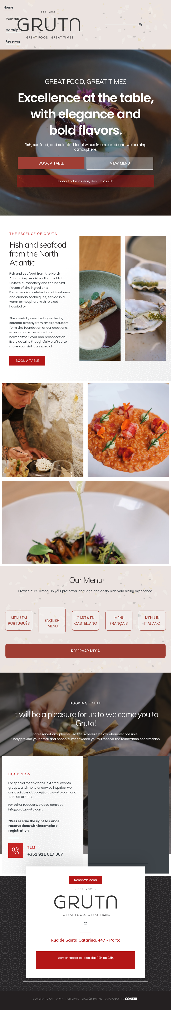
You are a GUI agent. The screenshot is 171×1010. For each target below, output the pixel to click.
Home (8, 7)
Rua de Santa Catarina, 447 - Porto (86, 940)
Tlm (31, 847)
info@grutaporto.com (25, 809)
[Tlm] (15, 850)
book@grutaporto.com (51, 792)
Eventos (12, 19)
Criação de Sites (114, 998)
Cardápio (13, 30)
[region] (54, 978)
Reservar (13, 41)
